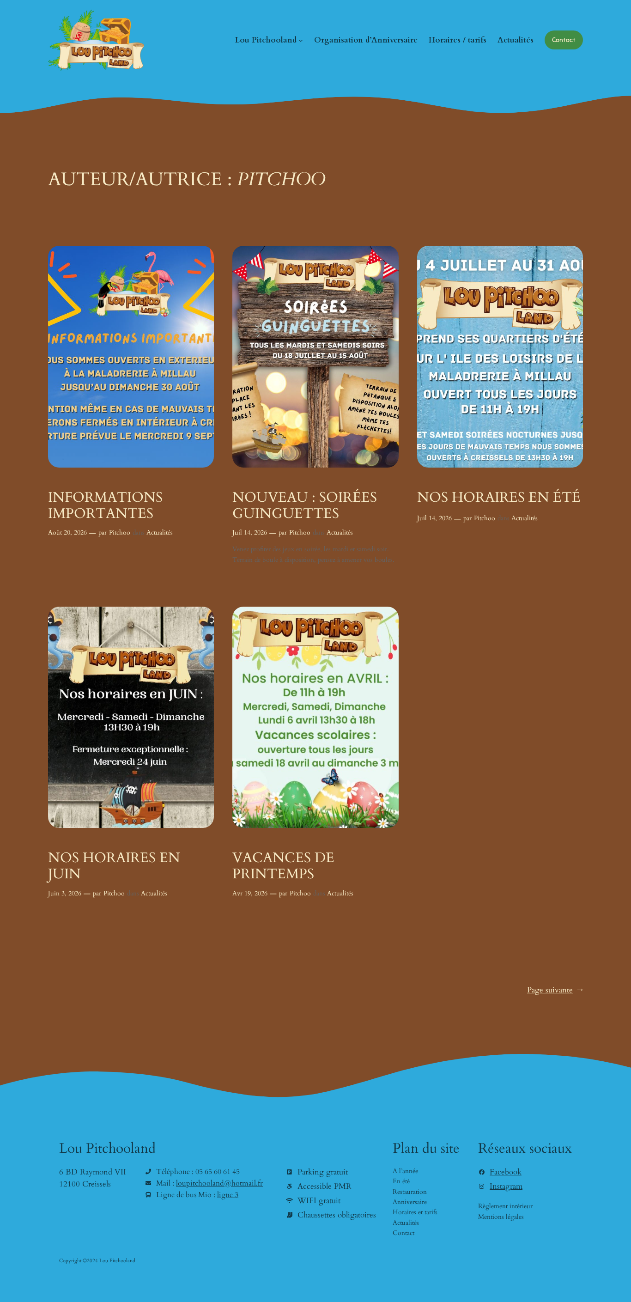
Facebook (506, 1172)
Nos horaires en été (499, 498)
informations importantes (105, 506)
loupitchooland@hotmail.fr (219, 1183)
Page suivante (555, 990)
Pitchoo (119, 532)
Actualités (159, 532)
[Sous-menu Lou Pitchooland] (300, 40)
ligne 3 (227, 1195)
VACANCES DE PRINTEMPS (283, 866)
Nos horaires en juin (114, 866)
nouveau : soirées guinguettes (304, 506)
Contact (564, 40)
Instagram (506, 1186)
